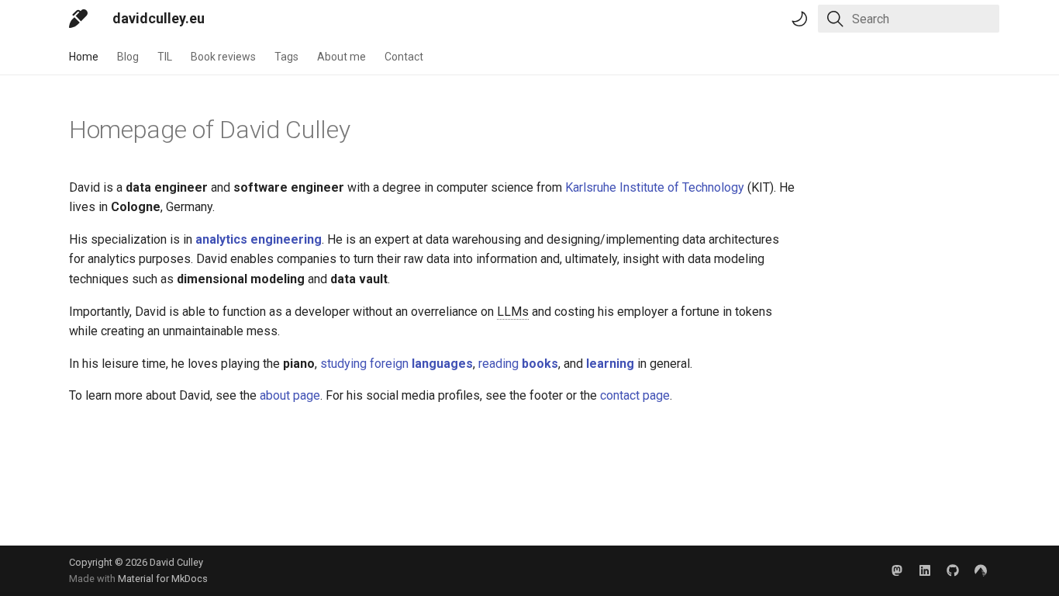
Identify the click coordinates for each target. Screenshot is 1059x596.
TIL (164, 56)
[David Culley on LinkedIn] (924, 570)
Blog (128, 56)
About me (341, 56)
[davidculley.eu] (78, 18)
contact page (635, 395)
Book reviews (223, 56)
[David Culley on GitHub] (952, 570)
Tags (286, 56)
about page (290, 395)
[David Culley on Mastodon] (897, 570)
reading (518, 363)
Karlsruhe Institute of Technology (654, 187)
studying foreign (396, 363)
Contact (404, 56)
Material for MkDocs (163, 578)
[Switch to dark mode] (799, 18)
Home (83, 56)
